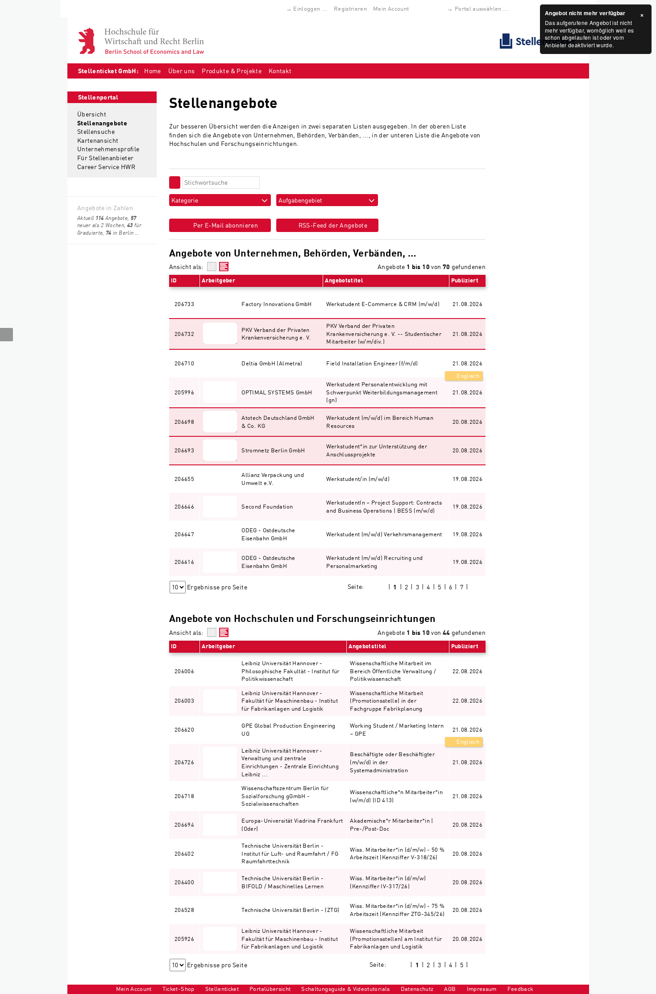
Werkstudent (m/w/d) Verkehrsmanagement (384, 534)
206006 (184, 671)
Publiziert (465, 280)
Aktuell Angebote (102, 218)
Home (152, 71)
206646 (184, 506)
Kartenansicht (98, 140)
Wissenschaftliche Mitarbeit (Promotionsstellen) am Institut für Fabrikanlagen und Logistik (396, 938)
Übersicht (91, 114)
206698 (184, 421)
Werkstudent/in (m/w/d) (358, 478)
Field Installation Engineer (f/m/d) (372, 363)
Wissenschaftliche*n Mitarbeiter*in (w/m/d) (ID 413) (396, 795)
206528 (184, 909)
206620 (184, 729)
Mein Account (391, 8)
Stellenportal (98, 97)
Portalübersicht (270, 988)
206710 (184, 363)
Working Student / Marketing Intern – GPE (397, 729)
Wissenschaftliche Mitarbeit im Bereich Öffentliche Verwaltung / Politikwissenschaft (393, 670)
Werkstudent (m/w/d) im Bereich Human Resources (379, 421)
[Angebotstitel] (223, 266)
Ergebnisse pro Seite (217, 587)
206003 (184, 700)
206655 (184, 478)
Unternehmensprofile (108, 149)
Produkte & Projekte (232, 71)
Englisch (467, 375)
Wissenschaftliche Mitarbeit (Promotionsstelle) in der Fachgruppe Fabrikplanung (386, 700)
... (137, 232)
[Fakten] (211, 266)
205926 (184, 938)
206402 (184, 853)
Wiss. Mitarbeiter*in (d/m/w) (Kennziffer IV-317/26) (388, 882)
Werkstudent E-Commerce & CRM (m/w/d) (383, 303)
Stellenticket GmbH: (108, 71)
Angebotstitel (344, 280)
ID (174, 280)
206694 (184, 824)
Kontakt (280, 71)
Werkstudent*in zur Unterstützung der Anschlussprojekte (376, 450)
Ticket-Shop (178, 988)
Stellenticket (222, 988)
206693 (184, 450)
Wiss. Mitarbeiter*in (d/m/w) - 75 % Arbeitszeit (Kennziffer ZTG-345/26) (397, 909)
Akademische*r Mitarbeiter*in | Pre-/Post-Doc (391, 824)
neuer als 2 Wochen (106, 222)
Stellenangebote (102, 123)
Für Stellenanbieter (105, 158)
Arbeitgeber (218, 280)
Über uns (181, 71)
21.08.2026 (468, 363)
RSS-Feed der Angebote (332, 225)
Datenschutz (417, 988)
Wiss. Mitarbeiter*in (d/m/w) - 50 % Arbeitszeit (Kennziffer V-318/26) (397, 853)
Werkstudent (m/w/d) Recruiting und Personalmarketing (374, 561)
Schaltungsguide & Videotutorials (345, 988)
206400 (184, 882)
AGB (450, 988)
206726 (184, 762)
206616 (184, 561)
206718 (184, 795)
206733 (184, 303)
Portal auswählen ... (482, 8)
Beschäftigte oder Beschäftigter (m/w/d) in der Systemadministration (392, 761)
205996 (184, 392)
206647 (184, 534)
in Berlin (119, 232)
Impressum (482, 988)
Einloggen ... (310, 8)
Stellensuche (96, 131)
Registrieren (350, 8)
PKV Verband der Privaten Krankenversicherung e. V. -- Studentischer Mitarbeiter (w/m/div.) (383, 333)
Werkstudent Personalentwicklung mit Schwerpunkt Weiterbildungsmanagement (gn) (381, 392)
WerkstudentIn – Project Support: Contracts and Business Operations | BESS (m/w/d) (384, 506)
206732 (184, 333)
